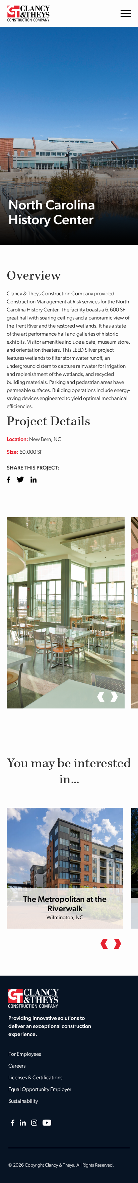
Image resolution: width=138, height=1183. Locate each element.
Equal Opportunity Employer (39, 1089)
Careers (16, 1066)
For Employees (24, 1054)
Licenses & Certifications (35, 1078)
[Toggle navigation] (126, 13)
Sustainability (23, 1101)
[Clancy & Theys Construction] (28, 13)
